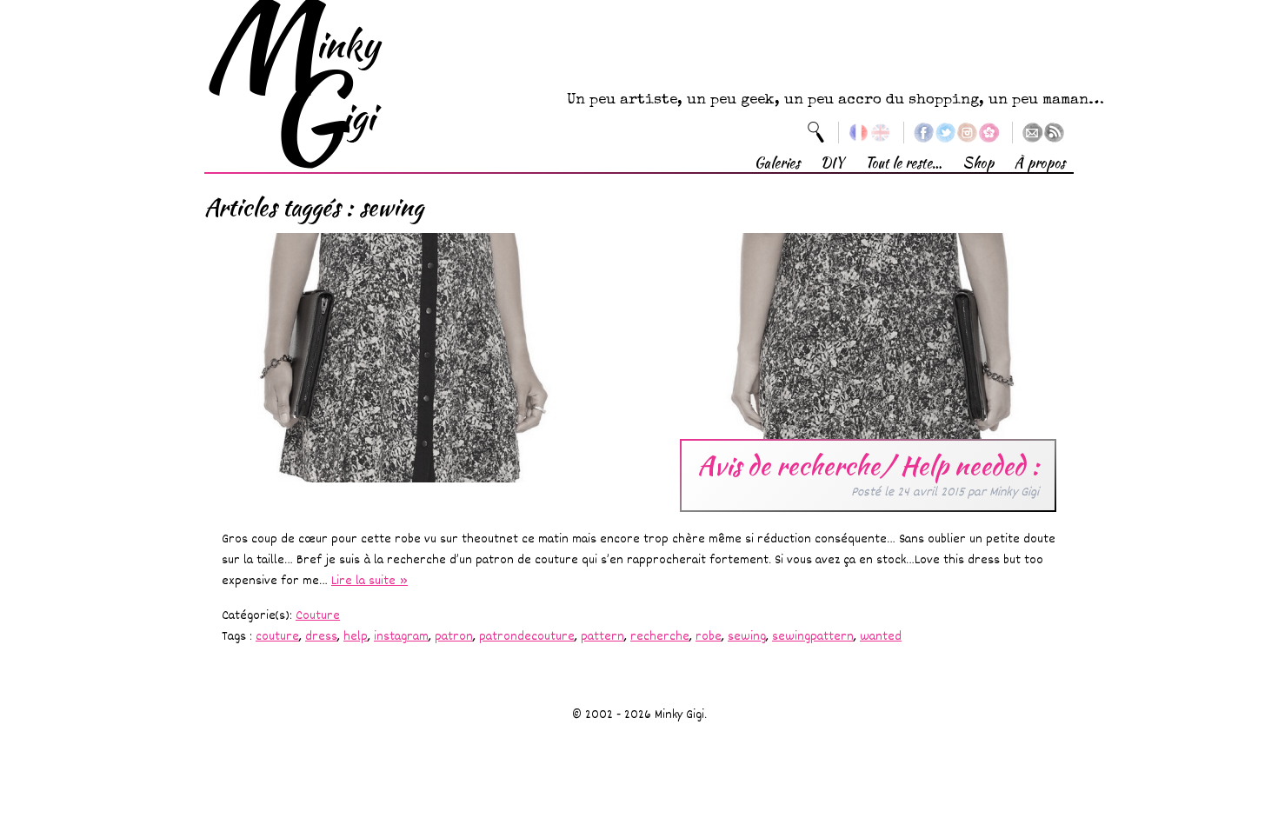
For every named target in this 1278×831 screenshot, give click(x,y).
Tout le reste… (903, 163)
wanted (881, 637)
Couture (318, 616)
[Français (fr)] (858, 133)
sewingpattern (813, 637)
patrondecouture (527, 637)
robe (709, 637)
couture (277, 637)
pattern (602, 637)
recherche (659, 637)
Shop (978, 163)
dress (321, 637)
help (355, 637)
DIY (832, 163)
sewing (747, 637)
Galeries (777, 163)
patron (454, 637)
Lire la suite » (369, 581)
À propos (1040, 163)
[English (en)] (880, 133)
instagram (401, 637)
